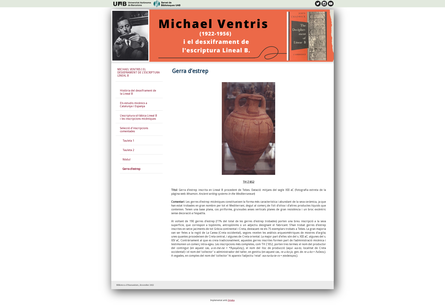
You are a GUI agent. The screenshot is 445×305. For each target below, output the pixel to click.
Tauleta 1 (128, 140)
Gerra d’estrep (131, 169)
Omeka (231, 300)
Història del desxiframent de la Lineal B (138, 92)
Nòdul (127, 159)
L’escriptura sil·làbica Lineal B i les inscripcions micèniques (138, 117)
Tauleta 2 (128, 150)
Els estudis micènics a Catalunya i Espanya (133, 104)
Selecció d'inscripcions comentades (134, 129)
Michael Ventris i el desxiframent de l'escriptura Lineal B (138, 72)
